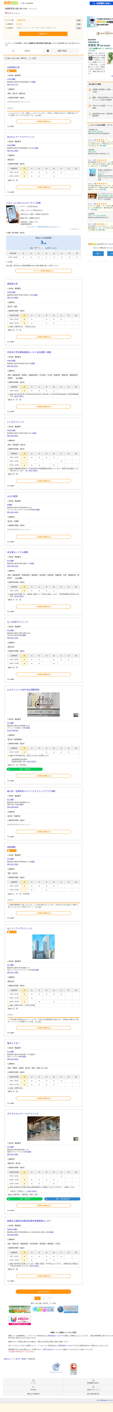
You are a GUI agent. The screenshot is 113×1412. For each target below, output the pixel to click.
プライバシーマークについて (56, 1372)
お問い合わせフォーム (50, 1349)
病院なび (11, 2)
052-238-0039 (12, 807)
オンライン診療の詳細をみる (43, 271)
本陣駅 (9, 505)
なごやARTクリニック (17, 622)
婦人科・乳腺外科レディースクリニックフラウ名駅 (31, 791)
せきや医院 (12, 496)
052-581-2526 (12, 1059)
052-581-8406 (12, 1235)
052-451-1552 (12, 864)
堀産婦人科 (12, 284)
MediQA (33, 1389)
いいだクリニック (15, 422)
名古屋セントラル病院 (17, 552)
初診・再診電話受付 (63, 1199)
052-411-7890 (12, 151)
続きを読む (19, 396)
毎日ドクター (13, 1043)
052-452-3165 (12, 566)
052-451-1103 (12, 638)
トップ (33, 1383)
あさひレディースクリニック (20, 137)
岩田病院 (11, 847)
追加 (78, 28)
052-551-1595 (12, 973)
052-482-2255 (12, 512)
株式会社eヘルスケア (55, 1336)
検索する (43, 34)
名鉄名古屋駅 (12, 1229)
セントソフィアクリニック (19, 928)
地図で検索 (62, 51)
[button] (90, 58)
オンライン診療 (23, 203)
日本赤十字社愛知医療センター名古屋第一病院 (29, 352)
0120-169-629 (12, 731)
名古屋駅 (10, 561)
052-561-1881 (12, 1155)
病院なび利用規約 (33, 1394)
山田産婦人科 (13, 67)
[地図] (34, 82)
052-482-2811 (12, 436)
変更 (78, 20)
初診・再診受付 (25, 769)
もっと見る (19, 378)
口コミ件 (13, 71)
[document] (43, 96)
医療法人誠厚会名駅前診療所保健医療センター (29, 1221)
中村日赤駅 (11, 292)
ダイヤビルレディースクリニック (23, 1113)
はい (98, 253)
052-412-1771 (12, 85)
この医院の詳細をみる (43, 121)
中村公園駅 (11, 79)
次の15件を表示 (43, 1291)
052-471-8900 (12, 298)
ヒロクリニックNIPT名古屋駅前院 (23, 690)
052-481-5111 (12, 366)
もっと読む (38, 115)
